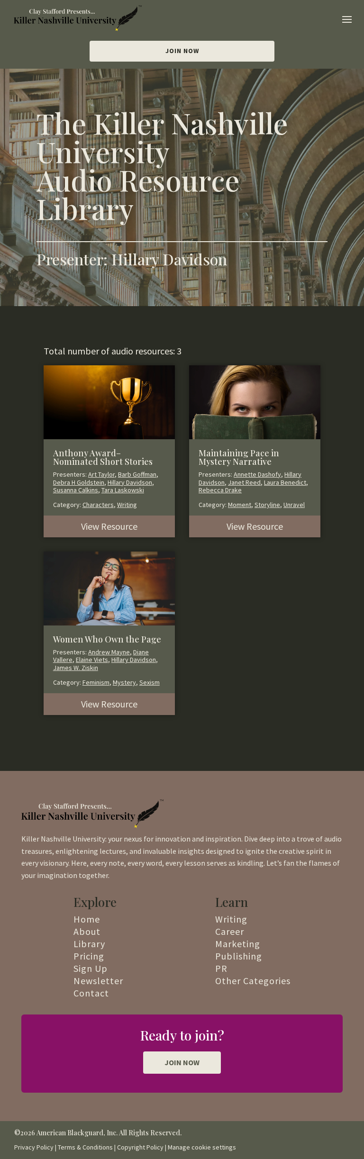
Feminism (95, 682)
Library (89, 944)
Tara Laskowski (122, 490)
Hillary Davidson (130, 482)
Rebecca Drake (220, 490)
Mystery (124, 682)
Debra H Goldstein (78, 482)
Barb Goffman (137, 474)
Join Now (182, 50)
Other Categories (253, 981)
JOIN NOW (182, 1062)
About (86, 931)
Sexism (149, 682)
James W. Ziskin (75, 667)
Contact (91, 993)
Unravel (294, 504)
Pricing (88, 956)
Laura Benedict (285, 482)
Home (86, 919)
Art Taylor (101, 474)
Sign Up (90, 968)
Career (229, 931)
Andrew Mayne (109, 652)
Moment (239, 504)
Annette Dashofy (257, 474)
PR (221, 968)
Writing (127, 504)
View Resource (109, 526)
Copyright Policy (140, 1147)
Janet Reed (244, 482)
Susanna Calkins (75, 490)
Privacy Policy (34, 1147)
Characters (98, 504)
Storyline (267, 504)
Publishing (238, 956)
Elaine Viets (92, 659)
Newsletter (98, 981)
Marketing (237, 944)
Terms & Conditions (85, 1147)
